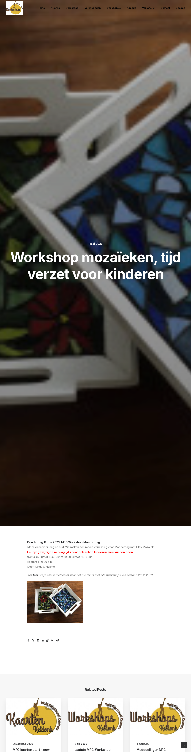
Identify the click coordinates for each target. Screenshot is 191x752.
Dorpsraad (72, 7)
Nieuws (55, 7)
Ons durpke (114, 7)
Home (41, 7)
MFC (49, 707)
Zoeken (180, 7)
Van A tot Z (148, 7)
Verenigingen (92, 7)
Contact (165, 7)
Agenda (131, 7)
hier (35, 575)
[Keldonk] (14, 8)
